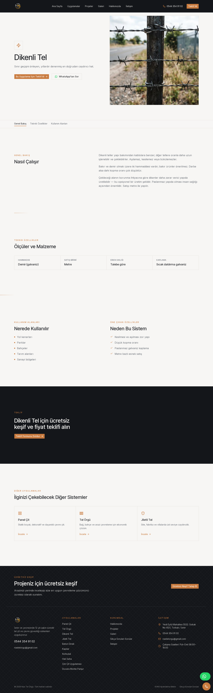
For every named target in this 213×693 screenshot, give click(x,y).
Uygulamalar (73, 6)
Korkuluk (66, 654)
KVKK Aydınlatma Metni (165, 686)
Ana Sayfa (57, 6)
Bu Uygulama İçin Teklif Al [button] (30, 76)
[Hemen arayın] (206, 686)
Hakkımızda (115, 6)
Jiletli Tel (66, 639)
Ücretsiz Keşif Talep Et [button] (185, 586)
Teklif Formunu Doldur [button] (28, 436)
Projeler (89, 6)
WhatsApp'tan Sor (69, 76)
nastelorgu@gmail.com (25, 647)
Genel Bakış (20, 123)
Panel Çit (66, 624)
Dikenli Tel (67, 634)
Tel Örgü (66, 629)
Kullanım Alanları (59, 123)
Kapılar (65, 649)
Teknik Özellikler (38, 123)
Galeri (101, 6)
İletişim (129, 6)
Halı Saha (67, 659)
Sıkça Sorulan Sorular (121, 639)
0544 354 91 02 (175, 6)
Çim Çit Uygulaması (72, 664)
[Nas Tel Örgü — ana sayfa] (18, 6)
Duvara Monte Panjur (73, 669)
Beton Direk (68, 644)
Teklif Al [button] (192, 6)
